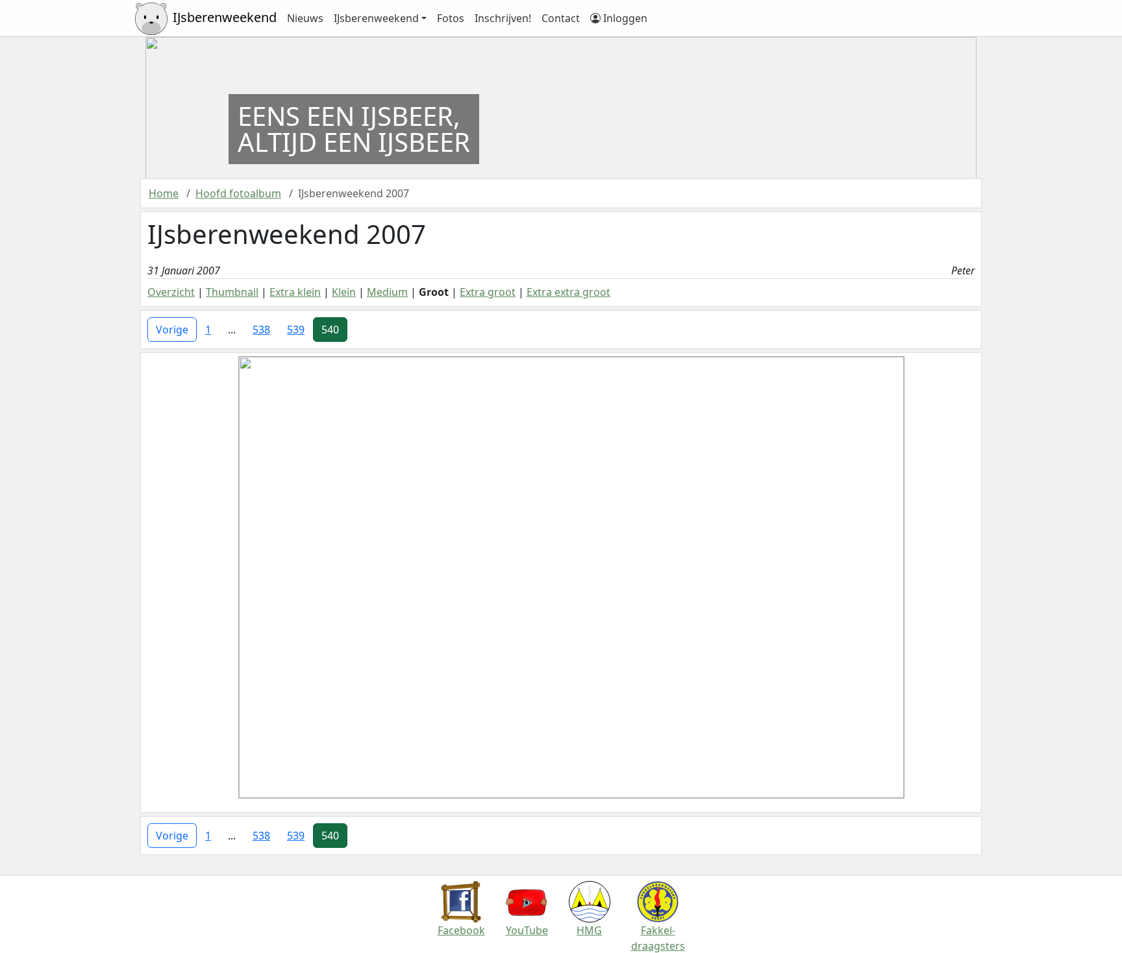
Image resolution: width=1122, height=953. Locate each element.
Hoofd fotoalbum (238, 193)
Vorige (172, 329)
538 (261, 329)
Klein (344, 292)
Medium (387, 292)
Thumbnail (232, 292)
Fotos (450, 18)
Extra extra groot (568, 292)
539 (296, 329)
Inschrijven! (503, 18)
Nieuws (305, 18)
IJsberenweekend (376, 18)
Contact (561, 18)
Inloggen (624, 18)
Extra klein (295, 292)
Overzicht (171, 292)
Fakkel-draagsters (658, 938)
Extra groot (488, 292)
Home (164, 193)
